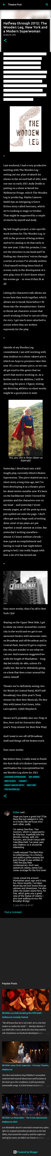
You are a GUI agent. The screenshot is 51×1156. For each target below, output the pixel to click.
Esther (16, 812)
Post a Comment (13, 912)
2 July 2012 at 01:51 (23, 905)
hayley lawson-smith (14, 785)
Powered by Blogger (27, 1152)
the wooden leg (12, 789)
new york (31, 785)
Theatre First (15, 4)
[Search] (47, 4)
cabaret (23, 781)
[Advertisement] (25, 947)
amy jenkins (34, 777)
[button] (5, 41)
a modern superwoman (15, 777)
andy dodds (10, 781)
